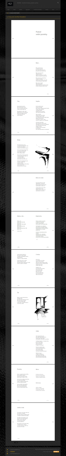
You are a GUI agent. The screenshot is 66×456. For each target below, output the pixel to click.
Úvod (8, 9)
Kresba (20, 9)
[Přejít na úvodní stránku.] (10, 3)
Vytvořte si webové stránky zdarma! (48, 451)
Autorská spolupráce (38, 9)
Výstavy (47, 9)
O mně (14, 9)
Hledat (58, 3)
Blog (53, 9)
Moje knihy (28, 9)
